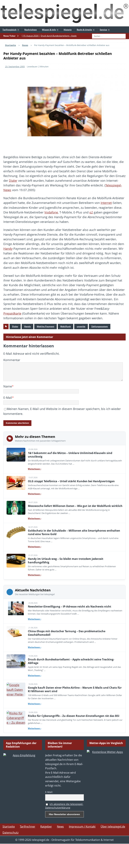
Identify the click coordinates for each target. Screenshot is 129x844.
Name (7, 386)
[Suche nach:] (109, 36)
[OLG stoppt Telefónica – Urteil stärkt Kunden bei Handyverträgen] (16, 483)
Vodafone (51, 212)
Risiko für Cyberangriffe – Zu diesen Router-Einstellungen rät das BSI (73, 716)
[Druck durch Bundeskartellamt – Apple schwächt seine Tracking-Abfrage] (16, 661)
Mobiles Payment (45, 326)
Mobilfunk (65, 326)
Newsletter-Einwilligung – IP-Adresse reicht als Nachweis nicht (69, 606)
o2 (91, 212)
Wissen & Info (49, 29)
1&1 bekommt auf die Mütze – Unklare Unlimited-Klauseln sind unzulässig (70, 454)
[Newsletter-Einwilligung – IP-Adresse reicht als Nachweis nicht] (16, 608)
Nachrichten (30, 29)
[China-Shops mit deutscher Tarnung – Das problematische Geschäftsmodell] (16, 633)
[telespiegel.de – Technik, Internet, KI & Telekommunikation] (64, 13)
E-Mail (7, 398)
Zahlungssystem (99, 326)
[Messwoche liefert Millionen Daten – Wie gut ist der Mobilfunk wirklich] (16, 508)
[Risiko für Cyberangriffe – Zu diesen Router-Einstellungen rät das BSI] (16, 718)
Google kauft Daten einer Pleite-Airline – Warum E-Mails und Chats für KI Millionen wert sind (75, 689)
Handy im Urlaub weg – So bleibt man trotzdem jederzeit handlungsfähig (65, 560)
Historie (68, 29)
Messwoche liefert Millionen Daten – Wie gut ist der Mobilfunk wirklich (75, 506)
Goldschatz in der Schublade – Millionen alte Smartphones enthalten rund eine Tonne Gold (74, 532)
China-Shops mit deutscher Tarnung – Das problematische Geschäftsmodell (66, 633)
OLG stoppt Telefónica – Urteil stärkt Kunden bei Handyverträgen (71, 481)
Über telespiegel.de (113, 826)
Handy (7, 249)
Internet (106, 203)
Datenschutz (10, 832)
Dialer (13, 181)
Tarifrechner (27, 826)
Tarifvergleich (9, 29)
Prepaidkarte (12, 313)
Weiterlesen (34, 468)
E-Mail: (49, 792)
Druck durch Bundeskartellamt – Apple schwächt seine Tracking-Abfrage (71, 661)
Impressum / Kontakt (82, 826)
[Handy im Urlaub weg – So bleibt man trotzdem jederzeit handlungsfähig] (16, 561)
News (60, 826)
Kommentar (11, 360)
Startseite (9, 826)
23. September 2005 (15, 66)
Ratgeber (46, 826)
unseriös (81, 326)
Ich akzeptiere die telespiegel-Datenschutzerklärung (64, 806)
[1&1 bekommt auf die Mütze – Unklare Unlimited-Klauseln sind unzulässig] (16, 455)
